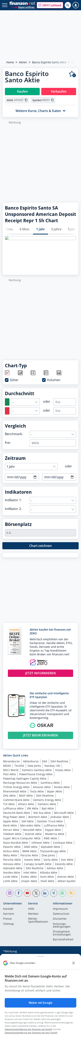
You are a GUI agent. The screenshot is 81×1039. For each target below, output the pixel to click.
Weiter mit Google (40, 1002)
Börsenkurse (11, 761)
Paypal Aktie (53, 830)
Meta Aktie (10, 855)
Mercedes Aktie (30, 825)
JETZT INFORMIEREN (40, 673)
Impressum (60, 909)
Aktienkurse (31, 761)
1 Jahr (40, 229)
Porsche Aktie (29, 855)
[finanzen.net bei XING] (53, 893)
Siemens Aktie (47, 804)
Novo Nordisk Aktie (15, 842)
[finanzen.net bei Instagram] (10, 893)
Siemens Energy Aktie (47, 800)
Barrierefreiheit (63, 939)
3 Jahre (56, 229)
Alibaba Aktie (48, 872)
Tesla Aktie (37, 791)
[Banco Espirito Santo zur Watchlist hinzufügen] (72, 74)
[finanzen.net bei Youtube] (27, 893)
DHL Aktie (9, 795)
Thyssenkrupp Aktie (53, 851)
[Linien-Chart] (8, 373)
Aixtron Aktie (65, 877)
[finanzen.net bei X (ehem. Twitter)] (36, 893)
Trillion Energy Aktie (16, 787)
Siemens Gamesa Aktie (37, 770)
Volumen (53, 379)
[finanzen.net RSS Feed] (71, 893)
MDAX (7, 766)
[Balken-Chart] (33, 373)
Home (10, 62)
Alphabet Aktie (50, 847)
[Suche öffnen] (68, 5)
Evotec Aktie (29, 877)
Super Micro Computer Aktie (21, 838)
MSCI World (10, 770)
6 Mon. (25, 229)
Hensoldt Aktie (32, 830)
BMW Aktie (29, 851)
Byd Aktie (48, 808)
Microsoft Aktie (64, 813)
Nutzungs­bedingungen (62, 925)
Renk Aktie (10, 825)
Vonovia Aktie (12, 864)
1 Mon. (8, 229)
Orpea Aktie (63, 770)
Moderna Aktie (54, 834)
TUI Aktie (9, 804)
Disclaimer (60, 918)
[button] (50, 5)
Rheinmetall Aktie (14, 791)
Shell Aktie (47, 881)
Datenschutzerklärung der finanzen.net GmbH (28, 1029)
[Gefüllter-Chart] (20, 373)
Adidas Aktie (55, 868)
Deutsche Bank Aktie (16, 813)
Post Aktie (9, 774)
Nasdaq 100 (52, 766)
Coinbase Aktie (62, 842)
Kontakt (8, 909)
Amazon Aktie (42, 787)
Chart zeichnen (40, 546)
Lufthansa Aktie (13, 808)
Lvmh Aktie (10, 881)
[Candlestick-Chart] (59, 373)
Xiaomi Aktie (32, 860)
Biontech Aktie (37, 817)
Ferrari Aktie (11, 830)
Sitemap (8, 924)
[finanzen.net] (22, 3)
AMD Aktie (31, 847)
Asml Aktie (47, 877)
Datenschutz (61, 914)
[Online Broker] (22, 7)
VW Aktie (32, 808)
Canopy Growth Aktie (38, 864)
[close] (73, 963)
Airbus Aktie (11, 851)
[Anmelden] (76, 5)
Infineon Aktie (40, 842)
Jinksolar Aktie (60, 817)
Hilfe (31, 909)
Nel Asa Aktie (42, 813)
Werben (33, 914)
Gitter (14, 379)
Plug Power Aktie (14, 817)
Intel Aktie (30, 872)
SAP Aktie (27, 821)
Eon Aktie (67, 860)
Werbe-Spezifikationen (38, 920)
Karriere (8, 914)
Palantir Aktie (12, 847)
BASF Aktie (26, 795)
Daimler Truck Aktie (50, 821)
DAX (44, 761)
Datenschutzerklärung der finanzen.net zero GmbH (31, 1032)
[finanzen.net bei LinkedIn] (45, 893)
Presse (7, 918)
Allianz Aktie (26, 804)
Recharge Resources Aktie (20, 783)
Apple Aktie (10, 821)
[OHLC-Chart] (46, 373)
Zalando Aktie (64, 864)
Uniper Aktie (29, 881)
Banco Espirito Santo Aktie (49, 62)
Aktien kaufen (67, 881)
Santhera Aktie (50, 783)
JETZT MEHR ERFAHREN (40, 735)
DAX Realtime (59, 761)
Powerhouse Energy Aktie (35, 774)
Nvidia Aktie (62, 787)
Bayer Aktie (54, 791)
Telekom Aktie (12, 834)
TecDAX (19, 766)
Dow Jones (34, 766)
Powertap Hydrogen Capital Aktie (24, 778)
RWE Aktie (50, 838)
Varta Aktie (51, 860)
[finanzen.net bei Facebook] (18, 893)
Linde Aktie (10, 877)
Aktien (23, 62)
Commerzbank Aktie (16, 800)
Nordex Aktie (11, 872)
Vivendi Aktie (33, 834)
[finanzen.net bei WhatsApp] (62, 893)
